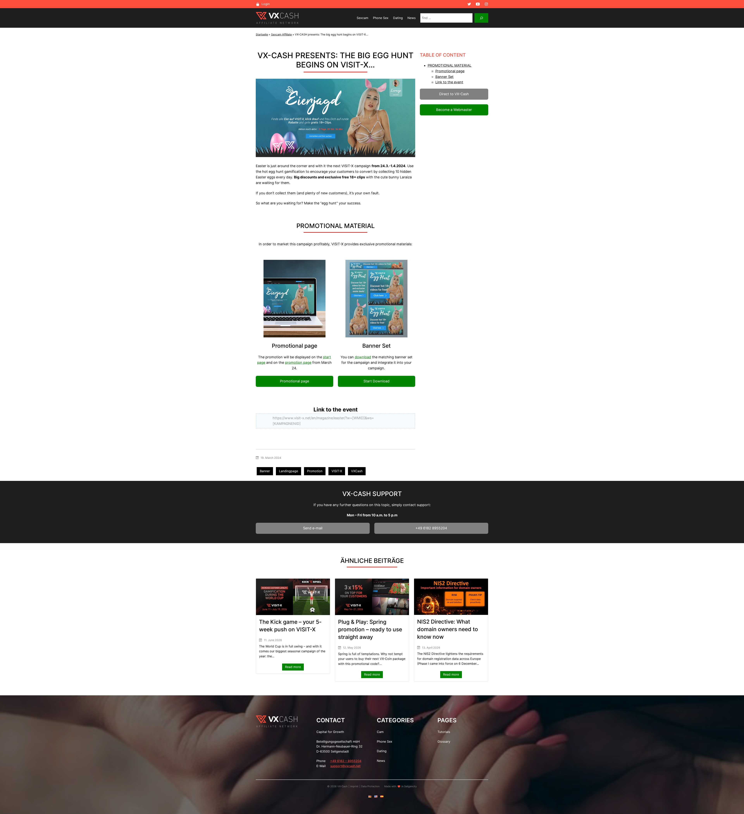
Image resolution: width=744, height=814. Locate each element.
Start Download (376, 381)
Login (266, 4)
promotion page (298, 362)
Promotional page (294, 381)
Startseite (262, 34)
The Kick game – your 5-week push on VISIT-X (290, 626)
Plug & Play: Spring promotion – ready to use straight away (370, 629)
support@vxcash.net (345, 766)
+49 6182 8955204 (431, 528)
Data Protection (370, 786)
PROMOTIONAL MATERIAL (449, 65)
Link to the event (449, 82)
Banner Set (444, 77)
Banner (265, 471)
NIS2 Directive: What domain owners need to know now (447, 629)
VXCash (357, 471)
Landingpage (288, 471)
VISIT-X (337, 471)
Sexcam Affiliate (281, 34)
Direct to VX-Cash (454, 94)
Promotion (314, 471)
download (363, 357)
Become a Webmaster (454, 110)
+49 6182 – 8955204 (345, 761)
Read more (294, 668)
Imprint (354, 786)
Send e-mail (312, 528)
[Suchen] (481, 18)
